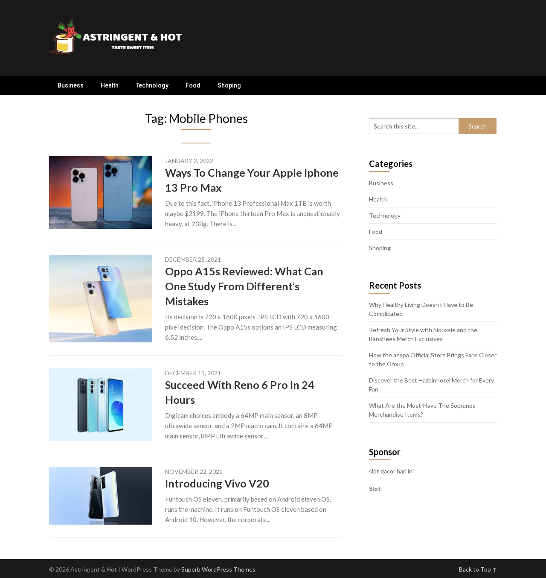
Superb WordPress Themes (218, 569)
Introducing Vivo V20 (217, 483)
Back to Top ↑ (478, 569)
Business (71, 85)
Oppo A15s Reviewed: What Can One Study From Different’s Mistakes (244, 286)
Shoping (229, 85)
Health (110, 85)
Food (193, 85)
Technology (152, 85)
